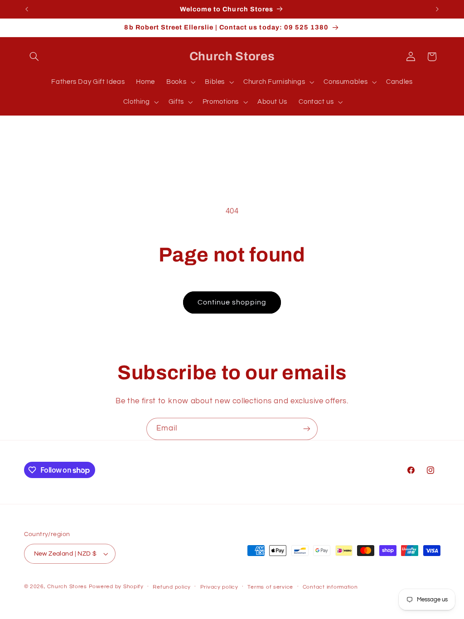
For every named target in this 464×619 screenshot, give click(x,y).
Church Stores (67, 586)
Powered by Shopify (116, 586)
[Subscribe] (306, 429)
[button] (34, 56)
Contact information (330, 587)
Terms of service (270, 587)
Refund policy (172, 587)
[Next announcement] (437, 9)
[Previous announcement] (27, 9)
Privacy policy (219, 587)
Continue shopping (232, 302)
